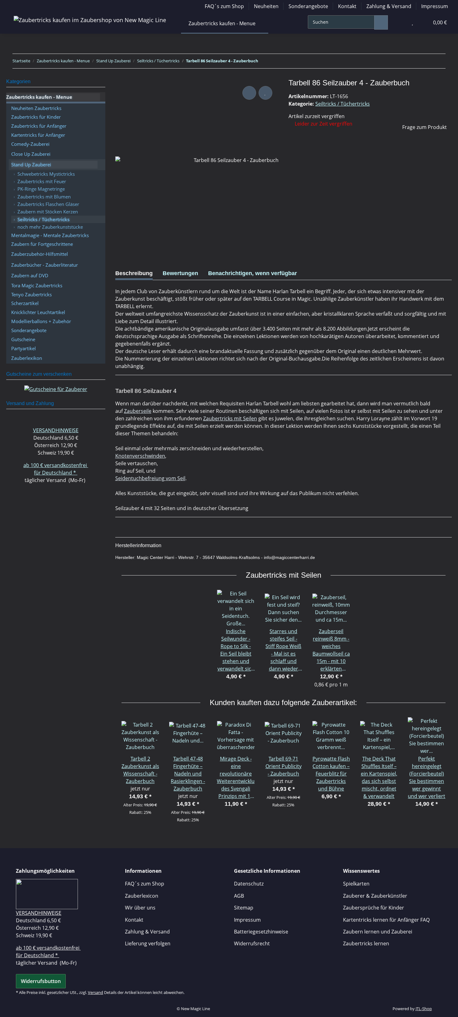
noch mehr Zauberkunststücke (50, 227)
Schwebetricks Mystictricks (46, 174)
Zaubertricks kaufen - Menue (39, 97)
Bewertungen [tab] (180, 273)
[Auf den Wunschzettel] (265, 93)
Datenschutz (249, 883)
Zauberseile (137, 411)
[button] (400, 22)
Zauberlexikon (26, 358)
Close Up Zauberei (30, 154)
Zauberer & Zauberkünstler (375, 895)
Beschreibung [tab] (134, 273)
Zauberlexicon (141, 895)
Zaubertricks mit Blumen (44, 196)
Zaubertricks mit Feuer (41, 181)
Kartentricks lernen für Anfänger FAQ (386, 919)
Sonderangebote (308, 6)
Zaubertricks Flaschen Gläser (48, 204)
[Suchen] (381, 22)
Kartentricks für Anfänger (38, 135)
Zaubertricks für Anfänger (38, 126)
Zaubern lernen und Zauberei (377, 931)
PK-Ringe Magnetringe (41, 189)
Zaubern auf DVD (29, 275)
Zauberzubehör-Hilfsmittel (39, 254)
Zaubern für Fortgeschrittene (42, 244)
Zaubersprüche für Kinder (373, 907)
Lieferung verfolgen (147, 943)
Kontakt (347, 6)
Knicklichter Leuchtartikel (38, 312)
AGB (239, 895)
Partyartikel (23, 348)
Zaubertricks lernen (366, 943)
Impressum (434, 6)
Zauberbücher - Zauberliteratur (44, 265)
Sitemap (243, 907)
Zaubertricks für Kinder (36, 117)
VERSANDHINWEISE (56, 430)
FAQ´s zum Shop (224, 6)
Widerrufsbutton (41, 981)
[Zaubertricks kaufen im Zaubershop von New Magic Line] (90, 19)
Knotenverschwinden (140, 455)
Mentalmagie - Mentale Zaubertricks (50, 235)
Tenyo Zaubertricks (31, 294)
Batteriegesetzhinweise (261, 931)
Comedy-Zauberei (30, 144)
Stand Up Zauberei (31, 164)
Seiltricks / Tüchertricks (342, 103)
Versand (95, 992)
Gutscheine (23, 339)
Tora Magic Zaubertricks (36, 285)
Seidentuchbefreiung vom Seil (150, 478)
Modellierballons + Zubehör (41, 321)
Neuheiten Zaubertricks (36, 108)
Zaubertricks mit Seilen (230, 418)
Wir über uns (140, 907)
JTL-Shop (424, 1008)
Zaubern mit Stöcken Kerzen (47, 211)
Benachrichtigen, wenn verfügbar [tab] (252, 273)
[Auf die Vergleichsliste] (249, 93)
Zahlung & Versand (388, 6)
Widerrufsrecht (252, 943)
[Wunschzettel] (412, 22)
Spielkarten (356, 883)
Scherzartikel (25, 303)
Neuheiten (266, 6)
